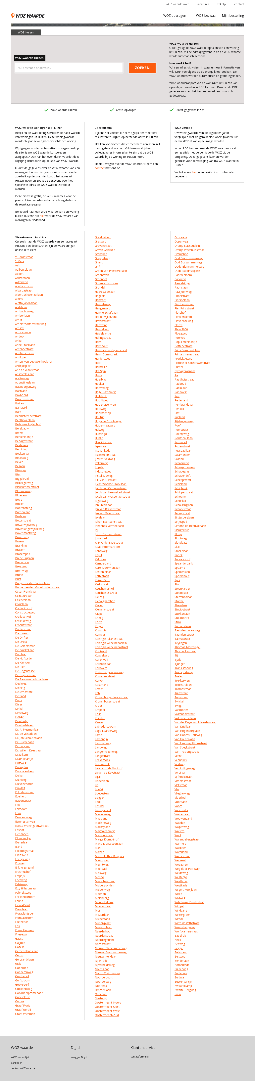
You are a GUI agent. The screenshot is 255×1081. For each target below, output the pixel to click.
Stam (178, 584)
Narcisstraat (103, 944)
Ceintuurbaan (23, 596)
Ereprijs (20, 876)
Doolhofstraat (24, 725)
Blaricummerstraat (27, 487)
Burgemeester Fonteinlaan (32, 583)
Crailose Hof (23, 616)
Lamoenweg (103, 743)
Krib (97, 693)
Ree (177, 396)
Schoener (181, 496)
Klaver (99, 605)
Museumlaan (103, 927)
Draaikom (21, 754)
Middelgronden (104, 885)
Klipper (99, 613)
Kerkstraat (101, 584)
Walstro (179, 831)
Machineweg (103, 823)
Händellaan (102, 329)
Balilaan (20, 403)
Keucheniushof (104, 588)
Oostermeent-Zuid (107, 1015)
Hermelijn (101, 367)
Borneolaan (22, 512)
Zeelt (178, 940)
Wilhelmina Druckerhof (189, 902)
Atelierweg (22, 378)
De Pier (20, 667)
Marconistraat (104, 835)
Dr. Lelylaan (22, 746)
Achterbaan (22, 278)
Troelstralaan (183, 685)
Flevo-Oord (22, 905)
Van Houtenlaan (185, 739)
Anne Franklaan (25, 345)
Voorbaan (181, 802)
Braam (19, 541)
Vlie (177, 789)
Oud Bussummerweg (188, 262)
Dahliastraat (23, 629)
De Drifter (21, 637)
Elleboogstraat (24, 851)
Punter (179, 367)
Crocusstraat (23, 625)
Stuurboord (182, 618)
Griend (99, 262)
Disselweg (21, 713)
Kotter (99, 689)
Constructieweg (25, 612)
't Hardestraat (24, 257)
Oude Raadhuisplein (187, 271)
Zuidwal (179, 977)
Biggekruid (22, 478)
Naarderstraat (104, 935)
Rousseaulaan (184, 438)
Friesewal (21, 934)
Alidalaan (21, 307)
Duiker (19, 775)
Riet (177, 413)
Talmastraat (182, 639)
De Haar (20, 654)
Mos (98, 910)
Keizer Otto (102, 580)
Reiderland (181, 400)
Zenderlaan (182, 961)
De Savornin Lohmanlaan (31, 679)
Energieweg (22, 859)
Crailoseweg (23, 621)
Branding (21, 545)
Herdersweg (102, 358)
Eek (17, 805)
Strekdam (181, 605)
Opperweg (181, 241)
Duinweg (20, 780)
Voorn (178, 806)
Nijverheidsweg (105, 965)
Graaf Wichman (25, 1014)
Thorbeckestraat (185, 651)
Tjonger (180, 664)
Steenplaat (181, 593)
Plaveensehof (183, 317)
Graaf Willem (103, 237)
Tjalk (178, 659)
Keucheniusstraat (106, 593)
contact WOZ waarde (23, 1068)
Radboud (180, 383)
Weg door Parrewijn (187, 869)
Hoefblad (101, 379)
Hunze (99, 438)
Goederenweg (24, 972)
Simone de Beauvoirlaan (190, 526)
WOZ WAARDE (30, 15)
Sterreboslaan (183, 597)
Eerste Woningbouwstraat (32, 826)
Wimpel (179, 906)
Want (178, 835)
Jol (96, 530)
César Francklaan (26, 591)
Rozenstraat (182, 446)
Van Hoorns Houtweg (188, 735)
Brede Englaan (24, 558)
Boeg (18, 499)
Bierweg (20, 470)
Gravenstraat (103, 246)
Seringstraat (182, 513)
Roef (178, 425)
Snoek (178, 555)
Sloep (178, 534)
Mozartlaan (102, 915)
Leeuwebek (102, 764)
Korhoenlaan (103, 664)
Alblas (19, 299)
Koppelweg (102, 655)
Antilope (20, 357)
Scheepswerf (183, 480)
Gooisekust (22, 997)
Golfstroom (22, 980)
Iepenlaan (101, 446)
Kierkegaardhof (105, 601)
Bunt (18, 579)
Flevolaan (21, 909)
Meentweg (102, 864)
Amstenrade (23, 332)
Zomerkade (182, 965)
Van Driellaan (183, 726)
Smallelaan (181, 551)
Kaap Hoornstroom (107, 547)
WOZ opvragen (174, 15)
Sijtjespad (181, 521)
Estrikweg (21, 884)
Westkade (181, 885)
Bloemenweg (23, 491)
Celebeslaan (23, 600)
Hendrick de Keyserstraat (111, 350)
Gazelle (20, 947)
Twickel (179, 701)
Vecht (178, 756)
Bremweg (21, 570)
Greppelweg (102, 258)
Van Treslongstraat (187, 751)
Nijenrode (101, 961)
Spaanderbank (184, 563)
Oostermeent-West (107, 1011)
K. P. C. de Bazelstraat (109, 542)
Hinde (98, 375)
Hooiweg (100, 409)
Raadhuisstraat (184, 379)
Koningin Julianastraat (109, 639)
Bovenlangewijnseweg (29, 529)
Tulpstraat (181, 697)
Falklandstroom (25, 897)
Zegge (179, 948)
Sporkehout (182, 576)
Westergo (181, 877)
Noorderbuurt (104, 977)
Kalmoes (100, 559)
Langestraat (102, 756)
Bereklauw (22, 428)
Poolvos (180, 337)
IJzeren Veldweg (105, 459)
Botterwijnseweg (26, 524)
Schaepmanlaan (185, 467)
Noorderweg (103, 981)
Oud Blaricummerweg (189, 258)
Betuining (21, 449)
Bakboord (21, 395)
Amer (18, 320)
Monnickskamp (104, 902)
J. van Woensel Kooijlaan (111, 484)
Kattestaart (102, 576)
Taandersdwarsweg (187, 630)
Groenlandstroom (106, 283)
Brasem (20, 550)
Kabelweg (101, 551)
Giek (18, 964)
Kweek (99, 722)
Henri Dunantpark (106, 354)
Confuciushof (23, 608)
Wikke (178, 894)
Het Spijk (100, 371)
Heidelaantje (103, 333)
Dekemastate (24, 692)
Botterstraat (23, 520)
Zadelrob (180, 935)
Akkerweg (21, 282)
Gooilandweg (23, 989)
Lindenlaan (102, 781)
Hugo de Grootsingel (108, 421)
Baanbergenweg (25, 386)
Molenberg (102, 898)
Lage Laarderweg (106, 731)
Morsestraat (103, 906)
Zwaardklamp (183, 986)
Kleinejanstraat (104, 609)
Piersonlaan (182, 300)
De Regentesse (25, 671)
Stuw (178, 622)
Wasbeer (180, 848)
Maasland (101, 818)
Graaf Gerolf (23, 1010)
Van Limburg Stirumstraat (191, 743)
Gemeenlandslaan (26, 951)
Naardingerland (105, 940)
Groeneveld (102, 275)
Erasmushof (23, 872)
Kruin (98, 714)
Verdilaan (180, 772)
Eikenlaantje (23, 838)
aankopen (16, 1062)
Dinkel (19, 708)
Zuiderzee (181, 973)
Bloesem (21, 495)
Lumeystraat (103, 810)
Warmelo (180, 843)
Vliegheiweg (182, 793)
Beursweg (21, 458)
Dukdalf (20, 788)
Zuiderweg (181, 969)
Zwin (178, 994)
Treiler (179, 676)
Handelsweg (103, 304)
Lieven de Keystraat (107, 772)
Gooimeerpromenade (29, 993)
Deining (20, 688)
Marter (99, 852)
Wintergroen (182, 915)
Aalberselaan (23, 269)
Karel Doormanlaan (107, 567)
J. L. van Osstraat (106, 480)
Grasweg (100, 241)
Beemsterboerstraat (28, 416)
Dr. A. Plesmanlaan (27, 729)
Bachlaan (21, 391)
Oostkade (181, 237)
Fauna (19, 901)
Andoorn (20, 336)
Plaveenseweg (184, 321)
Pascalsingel (182, 283)
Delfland (20, 696)
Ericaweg (21, 880)
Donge (19, 717)
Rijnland (180, 417)
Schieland (181, 484)
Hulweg (99, 429)
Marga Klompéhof (106, 839)
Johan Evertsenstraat (108, 521)
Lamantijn (101, 739)
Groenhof (101, 279)
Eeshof (19, 830)
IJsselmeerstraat (105, 455)
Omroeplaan (103, 990)
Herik (98, 363)
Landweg (101, 747)
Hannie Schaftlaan (106, 312)
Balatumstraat (24, 399)
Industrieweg (103, 471)
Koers (98, 622)
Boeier (19, 504)
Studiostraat (182, 609)
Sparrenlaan (182, 572)
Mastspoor (102, 860)
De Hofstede (23, 658)
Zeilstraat (181, 952)
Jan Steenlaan (103, 505)
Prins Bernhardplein (187, 350)
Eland (18, 846)
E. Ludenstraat (24, 792)
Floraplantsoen (24, 913)
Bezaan (20, 466)
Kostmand (101, 685)
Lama (98, 735)
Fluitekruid (21, 922)
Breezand (21, 566)
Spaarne (180, 567)
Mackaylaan (102, 827)
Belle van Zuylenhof (28, 424)
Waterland (181, 852)
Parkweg (180, 279)
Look (98, 802)
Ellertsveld (21, 855)
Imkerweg (101, 463)
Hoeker (99, 383)
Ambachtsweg (24, 311)
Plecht (178, 325)
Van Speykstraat (185, 747)
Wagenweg (182, 827)
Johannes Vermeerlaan (109, 526)
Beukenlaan (22, 453)
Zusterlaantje (183, 981)
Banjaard (21, 407)
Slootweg (181, 538)
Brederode (22, 562)
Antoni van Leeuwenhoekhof (33, 361)
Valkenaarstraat (185, 714)
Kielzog (99, 597)
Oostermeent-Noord (108, 1002)
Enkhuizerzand (24, 867)
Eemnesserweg (25, 821)
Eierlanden (21, 834)
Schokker (180, 501)
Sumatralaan (183, 626)
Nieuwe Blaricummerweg (111, 948)
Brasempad (22, 554)
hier (42, 216)
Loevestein (102, 793)
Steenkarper (182, 588)
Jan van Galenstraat (107, 513)
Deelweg (20, 683)
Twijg (178, 705)
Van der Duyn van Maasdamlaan (195, 722)
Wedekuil (180, 860)
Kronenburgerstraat (107, 701)
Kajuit (98, 555)
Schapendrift (183, 475)
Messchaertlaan (105, 881)
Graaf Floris (22, 1005)
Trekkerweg (182, 680)
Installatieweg (104, 475)
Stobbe (179, 601)
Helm (98, 342)
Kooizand (101, 651)
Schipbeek (181, 488)
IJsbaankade (102, 450)
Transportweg (184, 672)
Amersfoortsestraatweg (30, 324)
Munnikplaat (103, 923)
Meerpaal (101, 869)
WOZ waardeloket (177, 4)
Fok (17, 926)
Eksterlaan (21, 842)
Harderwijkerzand (106, 317)
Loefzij (99, 789)
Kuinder (100, 718)
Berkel (19, 432)
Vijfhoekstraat (183, 777)
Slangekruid (182, 530)
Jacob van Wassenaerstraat (112, 496)
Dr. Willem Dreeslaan (28, 750)
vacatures (203, 4)
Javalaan (100, 517)
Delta (18, 700)
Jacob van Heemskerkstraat (112, 492)
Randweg (180, 392)
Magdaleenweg (105, 831)
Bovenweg (22, 537)
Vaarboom (181, 710)
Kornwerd (101, 668)
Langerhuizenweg (106, 751)
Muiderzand (102, 919)
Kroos (99, 705)
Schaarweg (182, 463)
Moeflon (100, 894)
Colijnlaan (21, 604)
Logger (99, 797)
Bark (18, 412)
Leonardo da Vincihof (108, 768)
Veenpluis (181, 760)
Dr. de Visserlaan (26, 734)
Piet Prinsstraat (184, 308)
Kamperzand (103, 563)
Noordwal (101, 986)
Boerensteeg (23, 508)
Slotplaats (181, 542)
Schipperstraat (184, 492)
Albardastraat (23, 290)
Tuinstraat (181, 693)
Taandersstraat (184, 634)
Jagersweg (101, 501)
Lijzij (98, 777)
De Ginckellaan (24, 650)
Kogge (99, 626)
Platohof (180, 312)
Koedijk (99, 618)
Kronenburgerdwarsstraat (111, 697)
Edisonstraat (23, 800)
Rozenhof (181, 442)
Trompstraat (183, 689)
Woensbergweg (185, 927)
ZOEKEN (142, 67)
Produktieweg (183, 358)
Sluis (177, 547)
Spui (177, 580)
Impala (99, 467)
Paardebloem (183, 275)
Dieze (19, 704)
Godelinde (21, 968)
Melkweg (100, 873)
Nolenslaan (102, 969)
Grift (97, 266)
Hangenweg (102, 308)
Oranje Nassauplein (187, 246)
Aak (17, 265)
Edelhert (20, 796)
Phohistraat (182, 296)
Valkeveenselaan (185, 718)
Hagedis (100, 296)
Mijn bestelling (233, 15)
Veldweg (180, 764)
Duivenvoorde (24, 784)
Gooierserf (22, 984)
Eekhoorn (21, 809)
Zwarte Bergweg (185, 990)
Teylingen (181, 643)
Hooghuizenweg (105, 404)
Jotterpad (101, 538)
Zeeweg (180, 944)
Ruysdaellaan (183, 450)
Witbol (179, 919)
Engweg (20, 863)
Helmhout (101, 346)
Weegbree (181, 864)
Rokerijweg (182, 434)
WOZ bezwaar (206, 15)
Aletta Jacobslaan (26, 303)
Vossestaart (182, 814)
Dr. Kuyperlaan (24, 742)
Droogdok (21, 767)
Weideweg (181, 873)
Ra (176, 375)
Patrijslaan (181, 287)
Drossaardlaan (24, 771)
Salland (179, 459)
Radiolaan (181, 388)
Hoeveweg (102, 388)
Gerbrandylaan (24, 959)
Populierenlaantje (186, 342)
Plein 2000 (181, 329)
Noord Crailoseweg (107, 973)
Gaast (19, 938)
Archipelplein (23, 366)
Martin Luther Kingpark (109, 856)
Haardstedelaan (105, 291)
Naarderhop (102, 931)
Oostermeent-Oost (107, 1007)
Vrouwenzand (183, 818)
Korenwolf (101, 659)
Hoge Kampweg (105, 392)
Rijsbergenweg (184, 421)
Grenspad (101, 254)
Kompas (100, 634)
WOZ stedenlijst (20, 1057)
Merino (99, 877)
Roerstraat (181, 429)
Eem (18, 813)
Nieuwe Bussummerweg (111, 952)
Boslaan (20, 516)
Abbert (19, 274)
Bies (18, 474)
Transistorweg (184, 668)
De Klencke (22, 662)
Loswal (99, 806)
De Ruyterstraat (25, 675)
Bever (19, 462)
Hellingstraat (103, 337)
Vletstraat (181, 785)
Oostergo (101, 998)
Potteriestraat (183, 346)
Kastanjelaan (103, 572)
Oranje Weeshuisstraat (189, 250)
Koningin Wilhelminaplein (111, 643)
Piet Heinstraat (184, 304)
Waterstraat (182, 856)
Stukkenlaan (182, 613)
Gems (19, 955)
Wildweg (180, 898)
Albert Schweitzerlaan (29, 294)
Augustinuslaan (25, 382)
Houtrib (99, 417)
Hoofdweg (101, 400)
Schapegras (182, 471)
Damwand (21, 633)
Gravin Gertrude (105, 250)
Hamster (100, 300)
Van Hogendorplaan (187, 731)
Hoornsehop (103, 413)
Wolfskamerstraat (186, 931)
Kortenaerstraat (105, 676)
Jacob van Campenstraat (111, 488)
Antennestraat (24, 349)
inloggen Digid (79, 1057)
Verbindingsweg (185, 768)
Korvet (99, 680)
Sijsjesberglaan (184, 517)
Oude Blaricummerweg (189, 266)
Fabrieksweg (23, 892)
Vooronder (181, 810)
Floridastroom (24, 918)
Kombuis (100, 630)
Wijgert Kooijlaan (186, 889)
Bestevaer (21, 445)
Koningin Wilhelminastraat (111, 647)
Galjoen (20, 943)
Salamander (182, 455)
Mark (98, 848)
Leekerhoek (102, 760)
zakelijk (221, 4)
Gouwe (19, 1001)
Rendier (179, 409)
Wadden (180, 823)
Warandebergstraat (187, 839)
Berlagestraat (24, 441)
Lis (96, 785)
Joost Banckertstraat (108, 534)
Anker (19, 340)
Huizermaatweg (105, 425)
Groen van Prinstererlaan (111, 271)
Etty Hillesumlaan (26, 888)
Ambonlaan (22, 315)
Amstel (19, 328)
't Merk (19, 261)
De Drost (21, 642)
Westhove (181, 881)
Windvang (181, 910)
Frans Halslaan (24, 930)
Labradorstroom (105, 726)
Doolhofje (21, 721)
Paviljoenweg (183, 291)
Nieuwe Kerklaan (106, 956)
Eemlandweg (23, 817)
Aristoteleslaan (24, 374)
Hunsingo (101, 434)
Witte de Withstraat (187, 923)
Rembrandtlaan (184, 404)
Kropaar (100, 710)
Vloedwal (180, 797)
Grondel (100, 287)
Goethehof (22, 976)
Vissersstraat (183, 781)
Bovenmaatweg (25, 533)
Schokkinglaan (184, 505)
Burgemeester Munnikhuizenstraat (37, 587)
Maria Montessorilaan (109, 843)
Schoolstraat (183, 509)
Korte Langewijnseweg (109, 672)
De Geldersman (25, 646)
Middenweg (102, 889)
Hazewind (101, 325)
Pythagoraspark (185, 371)
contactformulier (139, 1056)
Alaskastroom (24, 286)
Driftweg (20, 763)
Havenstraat (103, 321)
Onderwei (101, 994)
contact (239, 4)
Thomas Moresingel (187, 647)
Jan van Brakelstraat (108, 509)
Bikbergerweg (24, 483)
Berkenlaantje (24, 437)
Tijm (177, 655)
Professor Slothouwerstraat (192, 363)
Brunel (19, 575)
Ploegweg (181, 333)
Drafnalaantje (24, 759)
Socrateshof (182, 559)
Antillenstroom (24, 353)
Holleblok (101, 396)
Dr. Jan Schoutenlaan (28, 738)
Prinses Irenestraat (187, 354)
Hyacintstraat (103, 442)
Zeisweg (180, 956)
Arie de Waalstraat (27, 370)
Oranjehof (181, 254)
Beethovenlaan (25, 420)
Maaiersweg (103, 814)
